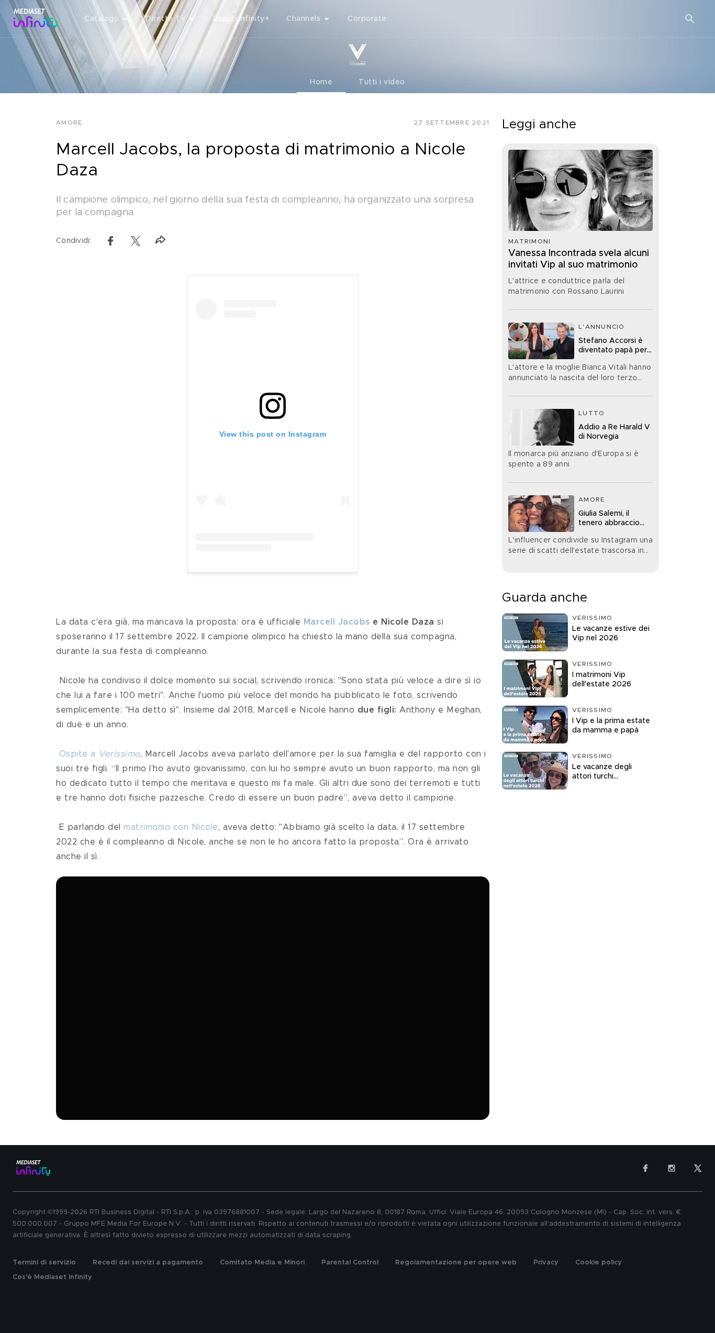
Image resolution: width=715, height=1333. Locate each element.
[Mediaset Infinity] (36, 18)
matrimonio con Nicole (171, 827)
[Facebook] (645, 1168)
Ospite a (99, 754)
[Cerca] (690, 19)
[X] (697, 1168)
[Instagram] (671, 1168)
